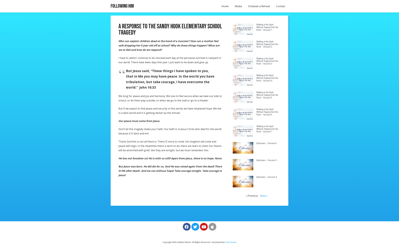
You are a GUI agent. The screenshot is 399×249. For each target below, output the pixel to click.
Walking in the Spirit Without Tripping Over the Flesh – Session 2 (267, 44)
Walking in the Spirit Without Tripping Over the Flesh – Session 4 (267, 78)
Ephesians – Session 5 (266, 160)
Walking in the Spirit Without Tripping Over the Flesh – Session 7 (267, 129)
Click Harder (231, 242)
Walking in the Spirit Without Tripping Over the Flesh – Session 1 (267, 27)
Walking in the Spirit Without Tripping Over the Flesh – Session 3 (267, 61)
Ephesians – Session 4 (266, 177)
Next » (264, 195)
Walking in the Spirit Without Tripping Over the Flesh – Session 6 (267, 112)
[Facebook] (187, 227)
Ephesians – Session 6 (266, 143)
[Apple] (212, 227)
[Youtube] (204, 227)
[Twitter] (195, 227)
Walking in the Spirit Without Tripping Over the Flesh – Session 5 (267, 95)
